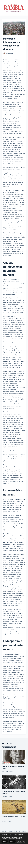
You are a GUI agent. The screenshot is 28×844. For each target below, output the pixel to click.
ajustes (20, 838)
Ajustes (19, 841)
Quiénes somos (5, 829)
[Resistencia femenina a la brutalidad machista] (14, 757)
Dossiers (16, 55)
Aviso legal (22, 831)
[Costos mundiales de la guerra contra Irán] (14, 806)
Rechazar (12, 841)
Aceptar (4, 841)
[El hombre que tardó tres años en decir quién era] (14, 782)
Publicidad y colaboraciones (9, 831)
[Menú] (25, 7)
